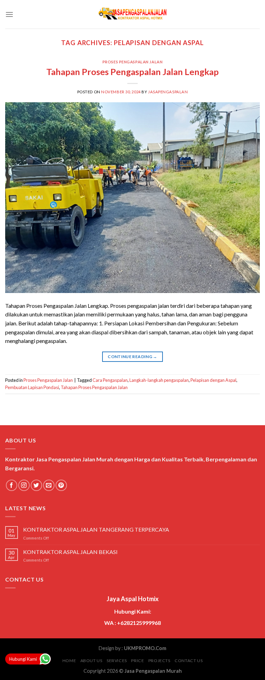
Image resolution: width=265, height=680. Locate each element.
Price (137, 660)
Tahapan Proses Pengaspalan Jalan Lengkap (132, 71)
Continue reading (132, 356)
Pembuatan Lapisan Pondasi (32, 387)
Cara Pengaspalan (110, 380)
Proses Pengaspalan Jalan (132, 62)
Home (69, 660)
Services (117, 660)
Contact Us (189, 660)
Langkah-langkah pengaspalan (159, 380)
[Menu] (9, 14)
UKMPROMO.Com (145, 648)
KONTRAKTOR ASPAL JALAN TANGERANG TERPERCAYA (96, 529)
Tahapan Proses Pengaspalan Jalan (94, 387)
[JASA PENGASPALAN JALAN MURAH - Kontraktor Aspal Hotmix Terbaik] (132, 14)
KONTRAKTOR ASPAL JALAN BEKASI (70, 551)
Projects (159, 660)
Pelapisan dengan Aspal (213, 380)
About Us (91, 660)
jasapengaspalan (168, 92)
